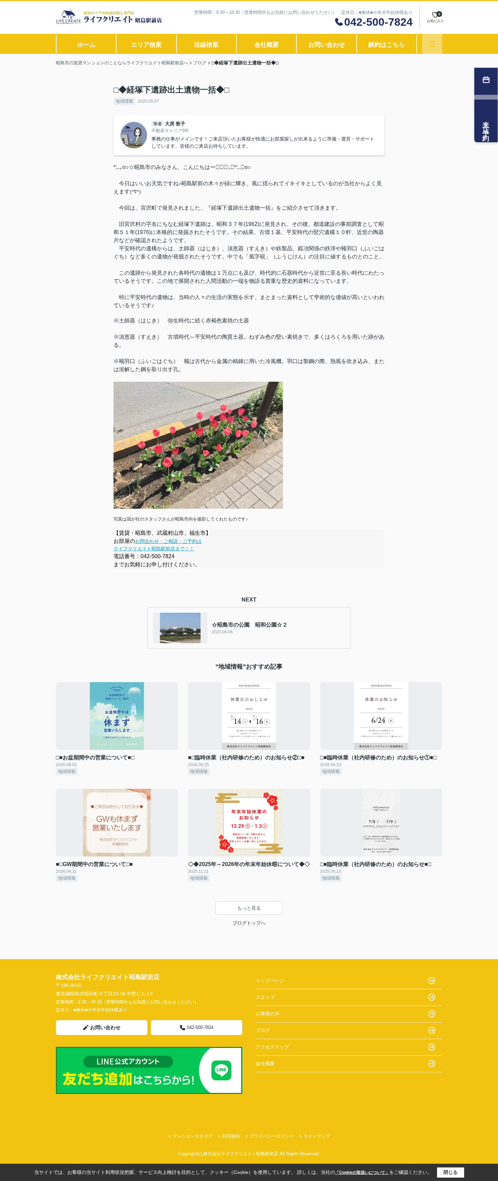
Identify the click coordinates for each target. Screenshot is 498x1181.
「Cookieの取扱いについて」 (362, 1172)
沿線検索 (206, 44)
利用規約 (231, 1136)
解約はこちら (386, 44)
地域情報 (124, 101)
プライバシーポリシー (272, 1136)
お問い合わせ (326, 44)
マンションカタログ (192, 1136)
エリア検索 (146, 44)
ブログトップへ (249, 923)
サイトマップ (317, 1136)
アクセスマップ (272, 1047)
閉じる (450, 1172)
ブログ (263, 1030)
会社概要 (266, 44)
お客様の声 (267, 1013)
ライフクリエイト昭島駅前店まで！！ (153, 548)
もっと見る (249, 908)
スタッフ (265, 997)
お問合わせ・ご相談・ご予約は (168, 541)
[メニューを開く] (432, 43)
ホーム (86, 44)
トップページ (270, 980)
